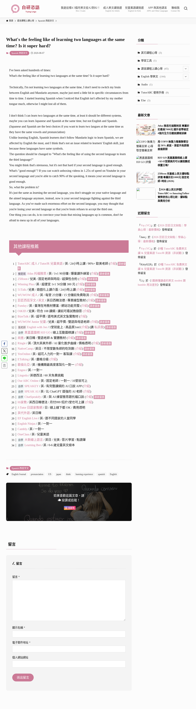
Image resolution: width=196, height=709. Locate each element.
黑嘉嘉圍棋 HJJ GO (37, 332)
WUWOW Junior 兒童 (32, 321)
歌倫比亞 (24, 364)
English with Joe (37, 327)
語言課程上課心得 (154, 68)
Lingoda (23, 375)
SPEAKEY (31, 386)
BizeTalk (23, 316)
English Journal (19, 474)
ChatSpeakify (32, 396)
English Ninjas (26, 423)
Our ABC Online (28, 380)
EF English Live (28, 418)
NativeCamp (25, 348)
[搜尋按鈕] (185, 9)
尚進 (21, 337)
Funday (22, 305)
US (49, 474)
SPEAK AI (31, 391)
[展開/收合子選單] (185, 68)
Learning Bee (32, 445)
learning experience (84, 474)
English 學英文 (153, 76)
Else (145, 100)
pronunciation (37, 474)
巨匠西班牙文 (27, 300)
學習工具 (148, 60)
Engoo (22, 370)
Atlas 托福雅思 (36, 273)
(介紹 (84, 327)
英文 (41, 300)
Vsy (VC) (145, 225)
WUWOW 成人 (28, 295)
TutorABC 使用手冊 (155, 92)
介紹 (113, 263)
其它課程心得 (151, 52)
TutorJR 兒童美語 (51, 263)
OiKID (22, 311)
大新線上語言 (33, 439)
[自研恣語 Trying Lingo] (25, 9)
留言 (16, 576)
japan (58, 474)
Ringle (22, 343)
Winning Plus (26, 284)
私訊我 (99, 327)
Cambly (22, 429)
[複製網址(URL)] (4, 365)
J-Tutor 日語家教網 (30, 407)
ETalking (23, 359)
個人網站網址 (20, 657)
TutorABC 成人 (28, 263)
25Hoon (23, 278)
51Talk (22, 289)
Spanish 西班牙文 (19, 53)
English (113, 474)
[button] (4, 344)
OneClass (23, 434)
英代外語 (24, 413)
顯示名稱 (18, 627)
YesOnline (24, 354)
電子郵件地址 (21, 642)
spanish (101, 474)
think (68, 474)
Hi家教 (22, 402)
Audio (146, 84)
